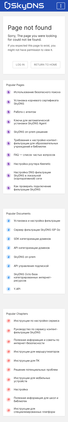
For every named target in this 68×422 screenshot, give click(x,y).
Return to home (45, 64)
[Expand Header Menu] (61, 5)
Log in (20, 64)
